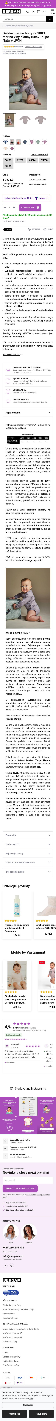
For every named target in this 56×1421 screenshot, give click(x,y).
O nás (5, 1352)
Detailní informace (11, 355)
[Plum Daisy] (31, 142)
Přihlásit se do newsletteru (20, 1189)
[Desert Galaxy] (18, 142)
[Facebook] (5, 1265)
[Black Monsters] (12, 142)
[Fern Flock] (38, 142)
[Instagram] (11, 1265)
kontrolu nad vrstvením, (18, 808)
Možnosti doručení (37, 184)
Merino (9, 786)
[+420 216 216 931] (27, 11)
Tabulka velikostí (39, 155)
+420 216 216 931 (13, 1247)
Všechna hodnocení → (16, 1039)
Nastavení (28, 1405)
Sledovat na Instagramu (30, 1088)
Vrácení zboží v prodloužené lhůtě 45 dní (21, 1329)
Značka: (14, 54)
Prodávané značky (11, 1365)
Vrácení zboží (9, 1314)
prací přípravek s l (16, 648)
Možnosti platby (10, 1341)
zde (31, 1398)
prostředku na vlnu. (16, 645)
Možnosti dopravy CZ (12, 1333)
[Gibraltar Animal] (5, 142)
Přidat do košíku (27, 207)
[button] (17, 1007)
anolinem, (32, 648)
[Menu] (52, 11)
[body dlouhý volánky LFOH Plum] (12, 148)
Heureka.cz (10, 1062)
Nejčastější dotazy (11, 1361)
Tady (38, 346)
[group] (19, 986)
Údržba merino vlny (11, 1357)
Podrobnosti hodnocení (33, 47)
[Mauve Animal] (44, 142)
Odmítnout (14, 1414)
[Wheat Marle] (5, 148)
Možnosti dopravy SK (12, 1337)
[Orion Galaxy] (25, 142)
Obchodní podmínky (12, 1305)
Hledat (49, 19)
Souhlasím (41, 1414)
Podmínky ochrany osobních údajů (18, 1309)
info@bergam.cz (12, 1256)
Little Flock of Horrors (21, 346)
